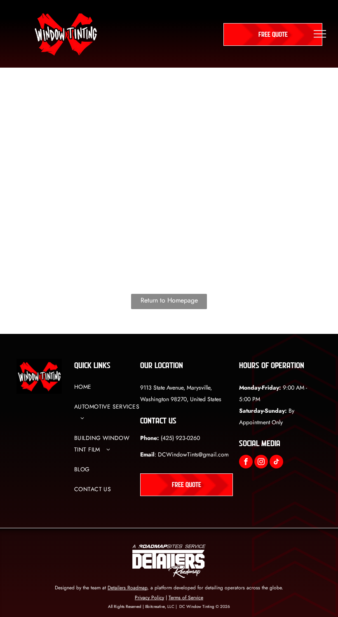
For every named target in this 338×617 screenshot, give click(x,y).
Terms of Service (186, 597)
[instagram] (261, 462)
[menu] (320, 34)
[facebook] (246, 462)
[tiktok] (276, 462)
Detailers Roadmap (127, 587)
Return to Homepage (169, 300)
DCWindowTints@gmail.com (193, 454)
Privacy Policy (149, 597)
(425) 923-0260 (180, 438)
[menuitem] (107, 391)
